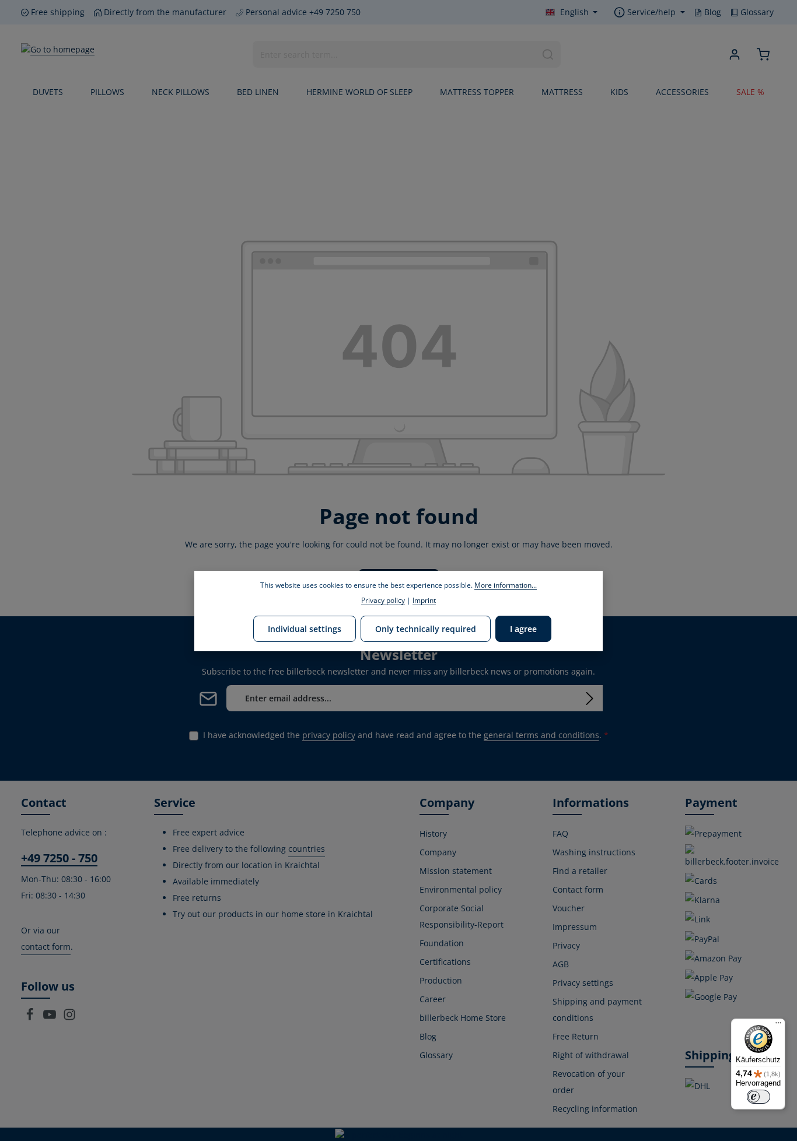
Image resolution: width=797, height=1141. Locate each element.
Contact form (578, 889)
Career (433, 999)
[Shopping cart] (763, 54)
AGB (561, 964)
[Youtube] (50, 1017)
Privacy (566, 945)
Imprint (424, 600)
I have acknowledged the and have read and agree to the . (406, 734)
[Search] (548, 54)
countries (306, 848)
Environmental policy (461, 889)
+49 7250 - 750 (59, 858)
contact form (46, 946)
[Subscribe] (589, 698)
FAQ (560, 833)
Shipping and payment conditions (597, 1009)
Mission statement (456, 870)
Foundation (442, 943)
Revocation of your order (589, 1082)
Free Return (576, 1036)
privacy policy (328, 734)
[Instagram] (69, 1017)
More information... (505, 585)
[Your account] (734, 54)
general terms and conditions (541, 734)
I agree (523, 628)
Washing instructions (594, 852)
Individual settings (304, 628)
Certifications (445, 961)
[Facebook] (31, 1017)
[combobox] (394, 54)
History (433, 833)
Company (438, 852)
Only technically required (425, 628)
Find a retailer (580, 870)
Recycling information (595, 1108)
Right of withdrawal (591, 1055)
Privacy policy (383, 600)
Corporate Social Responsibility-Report (462, 916)
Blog (711, 11)
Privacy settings (583, 982)
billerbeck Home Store (463, 1017)
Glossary (756, 11)
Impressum (575, 926)
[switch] (758, 1097)
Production (441, 980)
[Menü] (778, 1026)
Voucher (569, 908)
